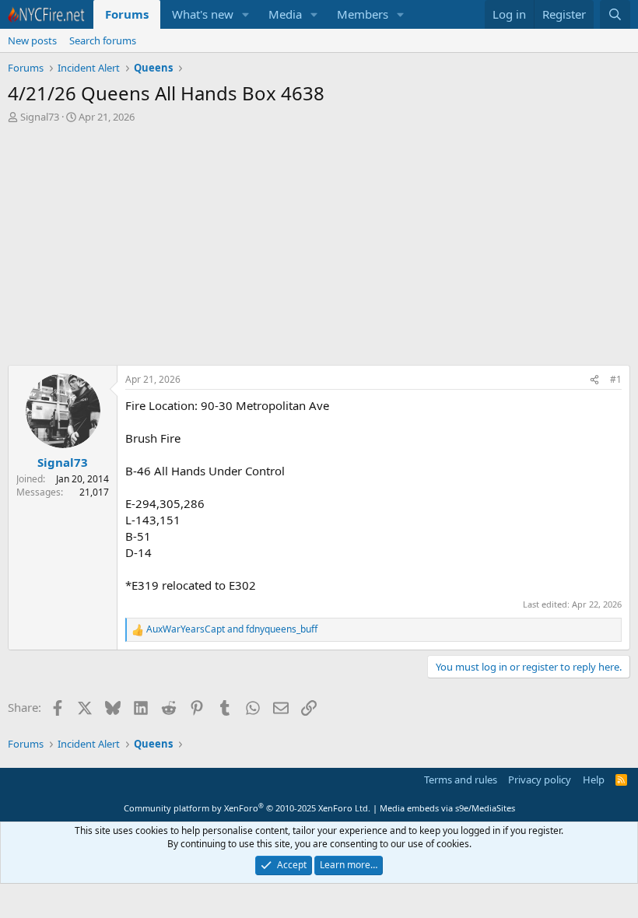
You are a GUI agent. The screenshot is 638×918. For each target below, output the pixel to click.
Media (285, 14)
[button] (246, 14)
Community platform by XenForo (247, 808)
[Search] (615, 14)
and (231, 629)
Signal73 (39, 117)
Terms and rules (460, 780)
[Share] (594, 380)
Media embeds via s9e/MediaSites (447, 808)
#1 (616, 379)
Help (594, 780)
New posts (32, 40)
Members (362, 14)
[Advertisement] (319, 240)
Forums (127, 14)
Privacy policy (539, 780)
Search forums (102, 40)
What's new (202, 14)
